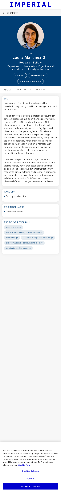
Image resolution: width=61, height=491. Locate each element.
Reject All (30, 478)
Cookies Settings (30, 471)
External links (38, 75)
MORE (39, 89)
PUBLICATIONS (24, 89)
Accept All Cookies (30, 486)
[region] (30, 466)
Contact (19, 75)
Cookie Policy (25, 465)
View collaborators (30, 81)
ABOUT (7, 89)
